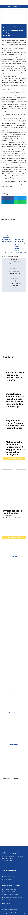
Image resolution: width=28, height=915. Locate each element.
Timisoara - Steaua (15, 264)
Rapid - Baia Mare (15, 273)
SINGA (18, 867)
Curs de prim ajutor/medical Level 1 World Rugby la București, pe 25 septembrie (6, 239)
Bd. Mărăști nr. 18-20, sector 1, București (12, 856)
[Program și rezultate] (20, 6)
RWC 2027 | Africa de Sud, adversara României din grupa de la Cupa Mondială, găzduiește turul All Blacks (20, 245)
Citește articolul (7, 252)
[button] (23, 2)
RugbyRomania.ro (6, 852)
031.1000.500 (10, 858)
